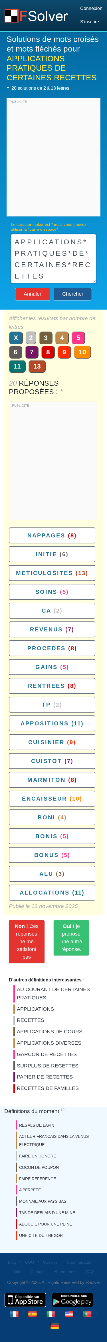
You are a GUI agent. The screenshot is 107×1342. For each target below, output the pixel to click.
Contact (38, 1271)
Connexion (91, 8)
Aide (17, 1271)
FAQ (90, 1271)
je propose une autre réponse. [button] (71, 937)
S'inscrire (89, 21)
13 (37, 366)
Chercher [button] (72, 294)
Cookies (50, 1262)
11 (17, 366)
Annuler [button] (32, 294)
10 (82, 352)
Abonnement (65, 1271)
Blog (12, 1262)
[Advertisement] (53, 158)
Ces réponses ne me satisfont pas (27, 941)
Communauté (79, 1262)
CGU (29, 1262)
